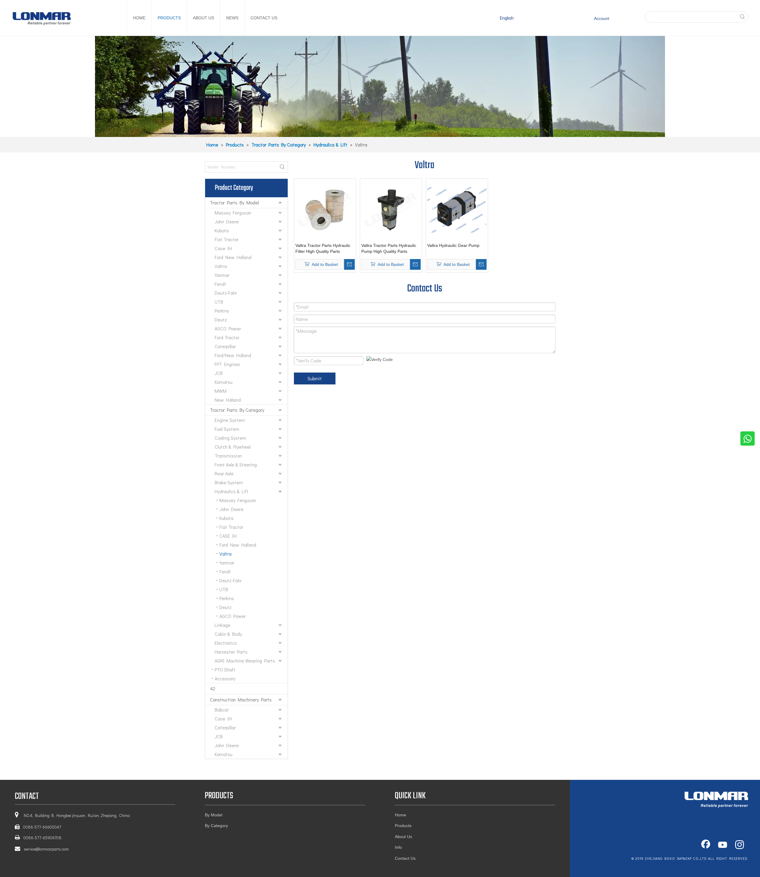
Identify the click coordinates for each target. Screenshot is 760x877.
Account (601, 18)
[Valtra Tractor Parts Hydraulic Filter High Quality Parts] (325, 209)
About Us (403, 836)
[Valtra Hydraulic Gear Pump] (457, 209)
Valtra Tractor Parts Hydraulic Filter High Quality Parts (322, 248)
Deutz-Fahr (226, 293)
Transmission (228, 455)
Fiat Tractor (226, 239)
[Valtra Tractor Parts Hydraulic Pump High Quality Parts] (391, 209)
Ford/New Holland (233, 355)
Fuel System (227, 429)
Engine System (230, 420)
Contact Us (405, 858)
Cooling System (230, 438)
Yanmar (222, 275)
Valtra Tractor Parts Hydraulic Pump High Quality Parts (388, 248)
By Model (213, 815)
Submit (315, 378)
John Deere (227, 221)
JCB (219, 373)
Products (403, 825)
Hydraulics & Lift (231, 491)
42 (212, 688)
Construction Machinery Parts (241, 699)
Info (398, 847)
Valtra (221, 266)
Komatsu (223, 382)
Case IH (223, 248)
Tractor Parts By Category (237, 410)
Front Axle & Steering (236, 464)
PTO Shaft (225, 669)
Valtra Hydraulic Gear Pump (453, 245)
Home (400, 815)
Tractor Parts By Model (234, 202)
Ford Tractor (227, 337)
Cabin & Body (228, 634)
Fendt (220, 284)
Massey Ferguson (233, 212)
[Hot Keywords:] (742, 17)
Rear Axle (224, 473)
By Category (216, 825)
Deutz (221, 319)
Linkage (222, 625)
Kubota (222, 230)
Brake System (229, 482)
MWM (221, 391)
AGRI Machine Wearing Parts (245, 660)
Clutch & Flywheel (233, 447)
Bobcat (222, 709)
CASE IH (228, 536)
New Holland (228, 400)
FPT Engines (227, 364)
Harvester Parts (231, 652)
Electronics (226, 643)
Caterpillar (225, 346)
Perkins (222, 310)
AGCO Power (228, 328)
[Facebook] (706, 845)
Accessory (225, 678)
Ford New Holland (233, 257)
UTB (219, 302)
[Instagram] (739, 845)
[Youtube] (722, 845)
